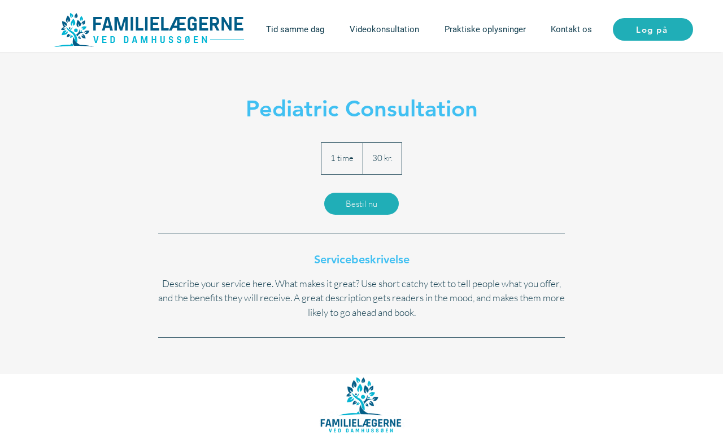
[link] (361, 204)
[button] (485, 29)
